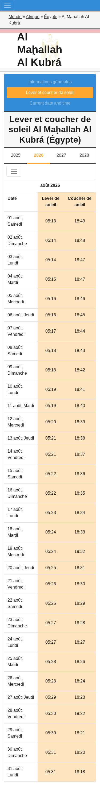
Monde (15, 16)
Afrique (32, 16)
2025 (16, 155)
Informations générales (50, 82)
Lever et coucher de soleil (50, 92)
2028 (84, 155)
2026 (38, 155)
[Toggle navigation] (7, 5)
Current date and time (50, 103)
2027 (61, 155)
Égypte (50, 16)
